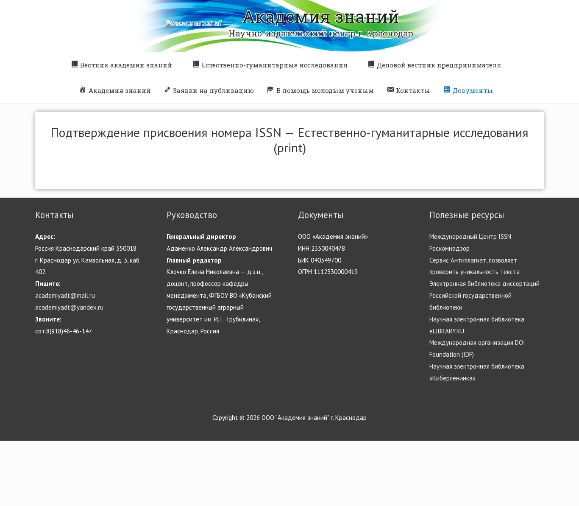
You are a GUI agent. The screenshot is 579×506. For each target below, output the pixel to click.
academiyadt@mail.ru (65, 295)
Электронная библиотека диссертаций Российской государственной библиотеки (484, 295)
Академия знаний (320, 16)
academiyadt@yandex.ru (69, 307)
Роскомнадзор (449, 248)
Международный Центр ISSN (470, 236)
